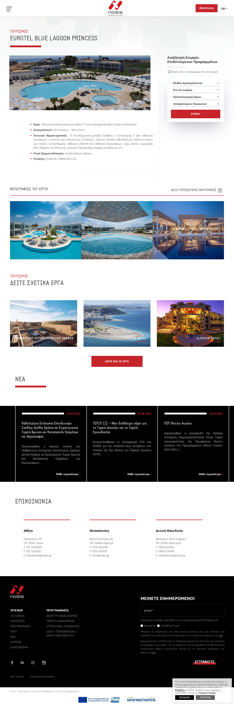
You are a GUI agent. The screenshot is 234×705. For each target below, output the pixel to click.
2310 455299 (100, 547)
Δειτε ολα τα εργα (117, 361)
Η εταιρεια (17, 616)
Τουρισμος (19, 32)
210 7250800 (34, 547)
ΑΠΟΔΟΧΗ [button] (184, 697)
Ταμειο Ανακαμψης (60, 621)
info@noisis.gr (101, 555)
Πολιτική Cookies (207, 692)
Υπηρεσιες (17, 621)
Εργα (13, 631)
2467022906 (166, 547)
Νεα (13, 637)
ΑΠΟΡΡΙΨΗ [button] (205, 697)
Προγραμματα (20, 626)
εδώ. (154, 652)
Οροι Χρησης (17, 676)
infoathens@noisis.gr (39, 555)
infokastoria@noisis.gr (172, 555)
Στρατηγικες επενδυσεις (63, 626)
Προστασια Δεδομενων (42, 676)
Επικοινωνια (19, 647)
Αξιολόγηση (206, 8)
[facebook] (12, 663)
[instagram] (32, 663)
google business (44, 662)
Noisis (115, 8)
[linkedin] (22, 663)
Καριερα (15, 642)
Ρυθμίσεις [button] (180, 690)
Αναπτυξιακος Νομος (61, 616)
